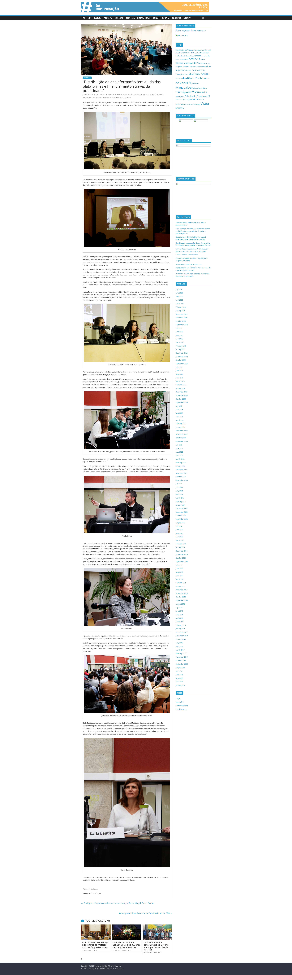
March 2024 (180, 381)
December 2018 (182, 590)
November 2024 (182, 356)
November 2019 (182, 554)
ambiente (195, 50)
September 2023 (182, 402)
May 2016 (179, 678)
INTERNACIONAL (143, 18)
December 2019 (182, 551)
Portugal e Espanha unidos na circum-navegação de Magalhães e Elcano (117, 903)
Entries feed (180, 702)
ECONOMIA (130, 18)
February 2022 (181, 462)
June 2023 (179, 409)
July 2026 (179, 289)
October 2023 (181, 399)
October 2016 (181, 660)
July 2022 (179, 445)
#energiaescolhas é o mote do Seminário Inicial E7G (145, 913)
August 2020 (180, 523)
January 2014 (180, 685)
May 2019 (179, 572)
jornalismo (127, 97)
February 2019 (181, 583)
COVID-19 (194, 59)
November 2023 (182, 395)
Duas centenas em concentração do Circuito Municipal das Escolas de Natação (156, 946)
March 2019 (180, 579)
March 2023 (180, 420)
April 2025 (179, 339)
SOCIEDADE (176, 18)
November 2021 (182, 473)
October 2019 (181, 558)
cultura (203, 60)
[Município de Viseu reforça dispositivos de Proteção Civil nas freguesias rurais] (96, 926)
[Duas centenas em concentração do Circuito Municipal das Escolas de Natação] (157, 926)
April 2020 (179, 537)
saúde (195, 99)
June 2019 (179, 568)
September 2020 (182, 519)
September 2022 (182, 441)
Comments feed (182, 706)
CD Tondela (194, 53)
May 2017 (179, 643)
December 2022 (182, 431)
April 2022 (179, 455)
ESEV (89, 18)
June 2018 (179, 611)
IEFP (181, 79)
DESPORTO (119, 18)
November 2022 (182, 434)
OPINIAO (156, 18)
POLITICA (165, 18)
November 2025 (182, 318)
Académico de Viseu (184, 50)
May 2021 (179, 491)
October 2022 (181, 438)
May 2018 (179, 614)
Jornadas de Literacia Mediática (113, 97)
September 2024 (182, 363)
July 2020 (179, 526)
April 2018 (179, 618)
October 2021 (181, 477)
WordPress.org (181, 709)
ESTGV (197, 74)
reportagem (187, 99)
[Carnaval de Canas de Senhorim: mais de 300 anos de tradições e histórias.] (126, 926)
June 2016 (179, 675)
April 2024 (179, 378)
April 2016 (179, 682)
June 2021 (179, 487)
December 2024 (182, 353)
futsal (178, 79)
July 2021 (179, 484)
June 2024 (179, 371)
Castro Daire (185, 53)
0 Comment (112, 94)
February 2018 (181, 625)
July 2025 (179, 328)
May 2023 (179, 413)
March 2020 (180, 540)
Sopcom (201, 99)
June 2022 (179, 448)
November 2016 (182, 657)
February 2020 (181, 544)
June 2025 (179, 332)
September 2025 (182, 325)
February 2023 (181, 424)
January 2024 (180, 388)
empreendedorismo (196, 67)
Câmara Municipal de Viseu (189, 63)
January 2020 (180, 547)
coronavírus (184, 59)
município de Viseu (187, 92)
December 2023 (182, 392)
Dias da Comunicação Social (142, 94)
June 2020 (179, 530)
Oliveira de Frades (194, 96)
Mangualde (183, 87)
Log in (178, 698)
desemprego (206, 63)
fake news (99, 97)
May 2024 (179, 374)
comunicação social (125, 94)
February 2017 (181, 653)
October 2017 (181, 639)
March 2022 (180, 459)
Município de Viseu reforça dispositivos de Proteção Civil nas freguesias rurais (95, 945)
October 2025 (181, 321)
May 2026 (179, 296)
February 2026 (181, 307)
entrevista (188, 70)
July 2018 (179, 607)
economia (185, 67)
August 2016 (180, 667)
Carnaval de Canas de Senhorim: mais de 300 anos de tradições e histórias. (126, 945)
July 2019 (179, 565)
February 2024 (181, 385)
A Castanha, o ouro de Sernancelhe (189, 264)
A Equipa (187, 18)
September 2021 (182, 480)
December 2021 (182, 470)
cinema (197, 55)
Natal (178, 96)
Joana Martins (100, 94)
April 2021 (179, 494)
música (203, 92)
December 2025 (182, 314)
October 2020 (181, 515)
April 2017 (179, 646)
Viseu (205, 103)
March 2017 (180, 650)
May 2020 (179, 533)
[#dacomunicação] (83, 18)
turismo (179, 104)
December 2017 (182, 632)
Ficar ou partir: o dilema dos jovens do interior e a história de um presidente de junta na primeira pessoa (193, 231)
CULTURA (97, 18)
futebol (205, 73)
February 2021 (181, 501)
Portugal (178, 99)
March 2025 (180, 342)
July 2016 (179, 671)
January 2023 (180, 427)
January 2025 (180, 349)
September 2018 (182, 600)
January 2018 (180, 629)
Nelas (182, 96)
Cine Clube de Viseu (187, 56)
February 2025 (181, 346)
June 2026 (179, 293)
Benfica (201, 50)
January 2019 (180, 586)
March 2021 (180, 498)
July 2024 (179, 367)
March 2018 (180, 622)
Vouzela (180, 107)
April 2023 (179, 416)
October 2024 (181, 360)
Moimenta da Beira (199, 88)
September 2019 (182, 561)
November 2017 (182, 636)
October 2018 (181, 597)
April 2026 (179, 300)
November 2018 (182, 593)
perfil (207, 96)
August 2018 (180, 604)
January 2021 (180, 505)
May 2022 (179, 452)
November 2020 (182, 512)
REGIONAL (108, 18)
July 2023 (179, 406)
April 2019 (179, 576)
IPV (189, 83)
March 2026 (180, 303)
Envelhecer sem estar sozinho (187, 255)
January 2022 (180, 466)
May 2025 (179, 335)
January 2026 (180, 310)
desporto (179, 67)
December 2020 (182, 508)
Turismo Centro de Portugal (191, 104)
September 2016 (182, 664)
